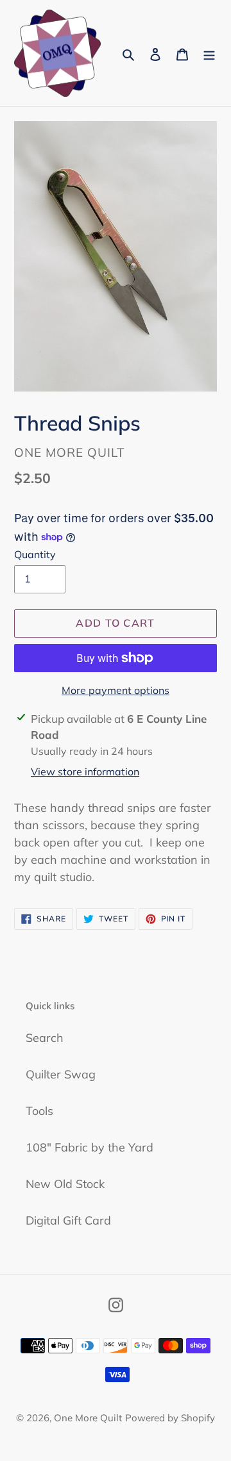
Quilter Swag (61, 1074)
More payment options (115, 690)
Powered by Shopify (170, 1418)
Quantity (35, 554)
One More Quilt (88, 1418)
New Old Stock (65, 1183)
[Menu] (209, 53)
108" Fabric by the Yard (89, 1147)
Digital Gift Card (68, 1220)
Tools (39, 1110)
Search (45, 1037)
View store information (85, 771)
